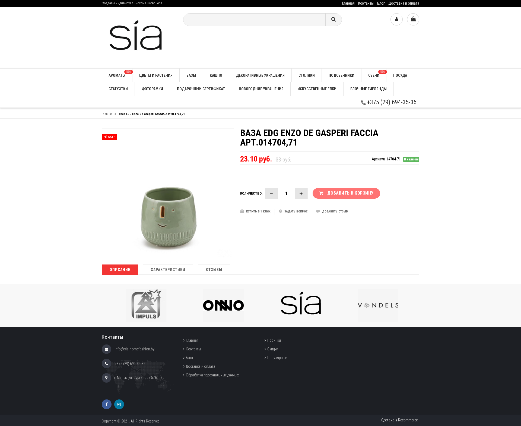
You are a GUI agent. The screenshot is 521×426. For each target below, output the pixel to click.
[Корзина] (413, 19)
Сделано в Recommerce (399, 420)
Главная (348, 3)
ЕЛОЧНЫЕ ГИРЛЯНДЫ (368, 89)
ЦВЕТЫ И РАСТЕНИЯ (156, 75)
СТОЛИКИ (306, 75)
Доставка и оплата (403, 3)
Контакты (366, 3)
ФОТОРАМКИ (152, 89)
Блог (381, 3)
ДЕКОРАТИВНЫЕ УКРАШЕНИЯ (260, 75)
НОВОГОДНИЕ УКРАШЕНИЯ (261, 89)
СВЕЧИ (376, 74)
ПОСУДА (400, 75)
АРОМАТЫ (120, 74)
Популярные (277, 358)
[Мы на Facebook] (107, 404)
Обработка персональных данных (212, 375)
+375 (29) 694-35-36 (391, 102)
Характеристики (168, 269)
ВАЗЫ (191, 75)
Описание (120, 269)
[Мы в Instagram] (119, 404)
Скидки (272, 349)
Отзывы (214, 269)
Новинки (274, 340)
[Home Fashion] (138, 37)
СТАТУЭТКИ (118, 89)
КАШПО (216, 75)
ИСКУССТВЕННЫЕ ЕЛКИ (316, 89)
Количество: (251, 193)
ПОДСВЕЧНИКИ (341, 75)
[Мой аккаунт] (396, 19)
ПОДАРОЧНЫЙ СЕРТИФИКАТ (201, 89)
